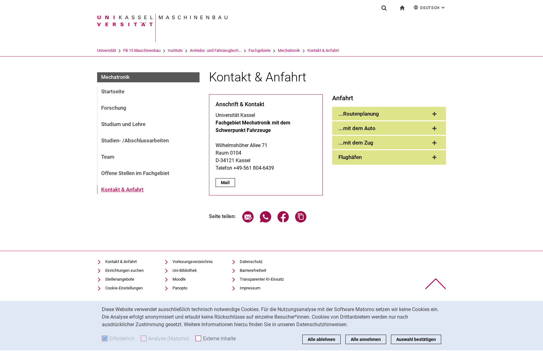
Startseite (112, 91)
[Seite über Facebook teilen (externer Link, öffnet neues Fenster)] (283, 221)
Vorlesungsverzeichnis (193, 261)
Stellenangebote (119, 279)
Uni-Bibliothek (185, 270)
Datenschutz (251, 261)
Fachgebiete (260, 50)
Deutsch (433, 7)
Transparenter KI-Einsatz (262, 279)
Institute (175, 50)
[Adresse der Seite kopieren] (300, 221)
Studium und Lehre (123, 124)
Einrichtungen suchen (124, 270)
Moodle (179, 279)
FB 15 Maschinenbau (142, 50)
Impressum (250, 288)
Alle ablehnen (321, 339)
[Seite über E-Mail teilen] (248, 221)
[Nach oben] (435, 283)
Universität (106, 50)
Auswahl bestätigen (416, 339)
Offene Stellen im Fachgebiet (135, 173)
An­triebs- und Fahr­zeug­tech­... (215, 50)
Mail (228, 182)
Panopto (180, 288)
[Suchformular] (384, 8)
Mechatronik (289, 50)
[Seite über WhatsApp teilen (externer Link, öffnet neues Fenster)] (265, 221)
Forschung (113, 108)
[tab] (389, 114)
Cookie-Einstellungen (124, 288)
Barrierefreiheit (253, 270)
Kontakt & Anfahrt (323, 50)
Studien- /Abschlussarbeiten (135, 140)
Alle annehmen (366, 339)
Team (107, 157)
